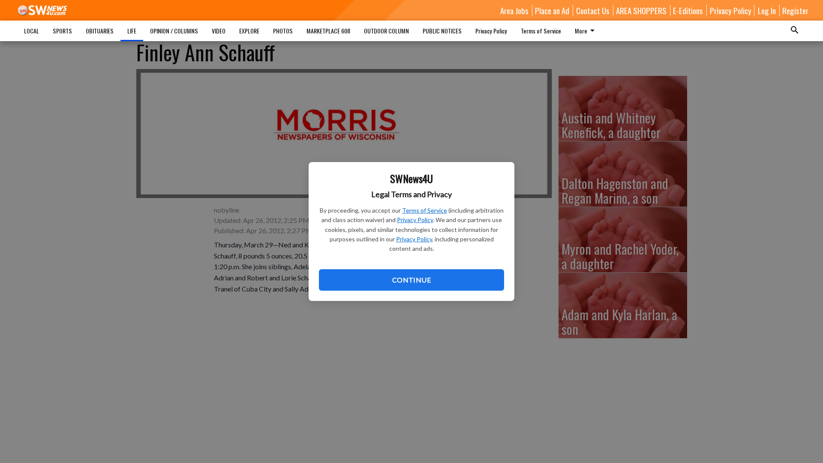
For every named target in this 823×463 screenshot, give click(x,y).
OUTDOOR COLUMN (386, 30)
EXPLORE (249, 30)
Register (795, 10)
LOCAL (31, 30)
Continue (411, 280)
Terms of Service (424, 210)
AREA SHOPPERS (641, 10)
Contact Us (593, 10)
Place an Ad (552, 10)
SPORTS (62, 30)
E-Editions (688, 10)
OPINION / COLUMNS (174, 30)
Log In (767, 10)
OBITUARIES (100, 30)
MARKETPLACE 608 (328, 30)
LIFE (131, 30)
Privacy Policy (415, 219)
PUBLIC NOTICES (442, 30)
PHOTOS (283, 30)
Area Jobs (514, 10)
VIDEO (218, 30)
